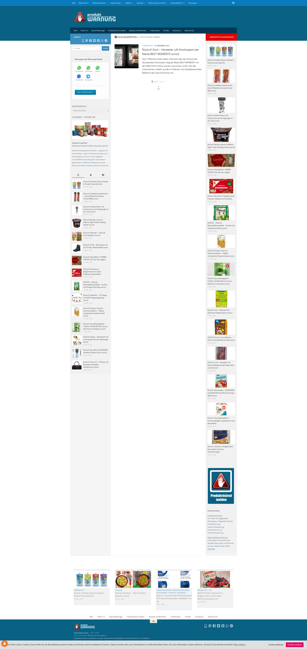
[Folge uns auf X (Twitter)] (94, 40)
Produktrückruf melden (117, 30)
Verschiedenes (161, 593)
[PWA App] (82, 40)
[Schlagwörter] (103, 175)
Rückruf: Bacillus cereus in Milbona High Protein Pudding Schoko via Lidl (94, 222)
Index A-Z (84, 30)
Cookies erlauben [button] (295, 645)
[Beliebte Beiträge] (90, 175)
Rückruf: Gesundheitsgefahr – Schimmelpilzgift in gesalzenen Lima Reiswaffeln (221, 421)
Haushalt (139, 3)
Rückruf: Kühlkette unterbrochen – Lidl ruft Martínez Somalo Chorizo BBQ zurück (95, 196)
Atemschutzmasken (163, 590)
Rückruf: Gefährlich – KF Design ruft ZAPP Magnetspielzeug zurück (95, 297)
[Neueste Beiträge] (78, 175)
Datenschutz (189, 30)
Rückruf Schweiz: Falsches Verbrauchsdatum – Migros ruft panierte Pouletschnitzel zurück (220, 253)
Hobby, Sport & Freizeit (156, 3)
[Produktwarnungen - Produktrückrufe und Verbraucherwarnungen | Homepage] (95, 17)
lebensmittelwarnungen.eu (217, 537)
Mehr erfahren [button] (240, 645)
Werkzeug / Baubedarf (177, 593)
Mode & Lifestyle (99, 3)
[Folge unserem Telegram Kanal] (105, 40)
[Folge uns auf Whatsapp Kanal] (102, 40)
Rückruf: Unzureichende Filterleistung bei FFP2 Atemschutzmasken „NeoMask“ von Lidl (174, 598)
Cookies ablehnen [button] (276, 645)
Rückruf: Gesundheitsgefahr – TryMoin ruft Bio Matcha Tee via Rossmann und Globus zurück (95, 326)
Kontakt (166, 30)
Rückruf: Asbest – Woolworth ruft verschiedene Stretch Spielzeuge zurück (95, 339)
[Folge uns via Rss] (98, 40)
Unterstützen (155, 30)
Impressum (176, 30)
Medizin (128, 3)
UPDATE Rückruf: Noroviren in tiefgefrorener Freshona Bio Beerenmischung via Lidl (210, 596)
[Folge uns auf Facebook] (90, 40)
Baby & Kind (83, 3)
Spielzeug (118, 590)
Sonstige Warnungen (181, 590)
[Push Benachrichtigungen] (4, 643)
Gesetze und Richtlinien (138, 30)
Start (73, 3)
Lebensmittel (115, 3)
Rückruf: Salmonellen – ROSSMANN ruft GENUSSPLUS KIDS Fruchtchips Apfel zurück (220, 393)
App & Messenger (98, 30)
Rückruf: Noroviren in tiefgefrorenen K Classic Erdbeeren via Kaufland (92, 271)
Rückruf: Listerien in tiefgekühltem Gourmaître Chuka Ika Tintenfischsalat (220, 449)
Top (210, 590)
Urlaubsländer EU (176, 3)
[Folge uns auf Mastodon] (86, 40)
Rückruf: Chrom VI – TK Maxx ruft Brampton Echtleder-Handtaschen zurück (95, 364)
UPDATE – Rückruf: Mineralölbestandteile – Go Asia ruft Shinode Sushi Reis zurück (95, 284)
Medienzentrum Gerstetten (97, 635)
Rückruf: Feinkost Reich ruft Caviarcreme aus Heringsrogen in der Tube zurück (95, 209)
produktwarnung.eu (214, 515)
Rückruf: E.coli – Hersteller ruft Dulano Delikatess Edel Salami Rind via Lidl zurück (220, 365)
